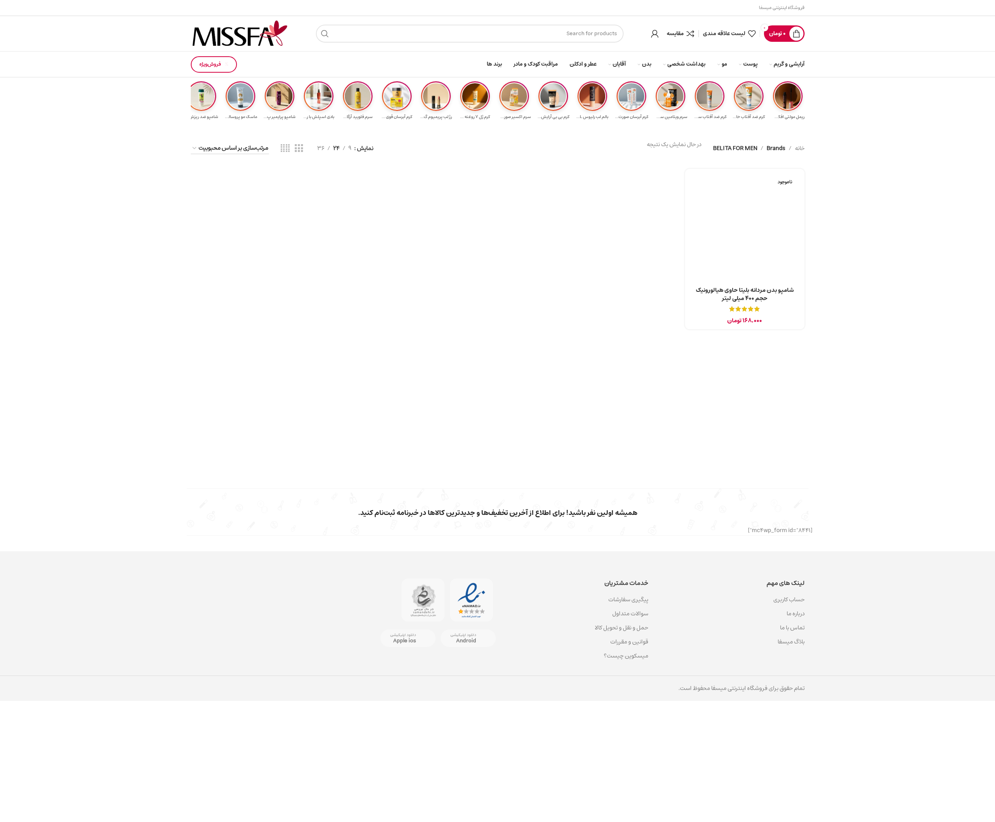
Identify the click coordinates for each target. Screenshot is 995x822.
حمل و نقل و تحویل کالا (620, 627)
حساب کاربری (789, 599)
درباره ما (796, 613)
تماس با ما (792, 627)
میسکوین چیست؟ (626, 655)
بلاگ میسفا (791, 641)
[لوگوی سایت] (240, 33)
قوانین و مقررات (629, 641)
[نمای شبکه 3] (299, 148)
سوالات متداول (630, 613)
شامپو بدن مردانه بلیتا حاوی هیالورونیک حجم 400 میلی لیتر (745, 294)
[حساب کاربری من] (655, 33)
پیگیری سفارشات (628, 599)
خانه (800, 148)
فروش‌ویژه (210, 64)
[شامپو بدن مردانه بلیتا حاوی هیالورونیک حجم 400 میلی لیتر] (745, 228)
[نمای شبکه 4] (285, 148)
